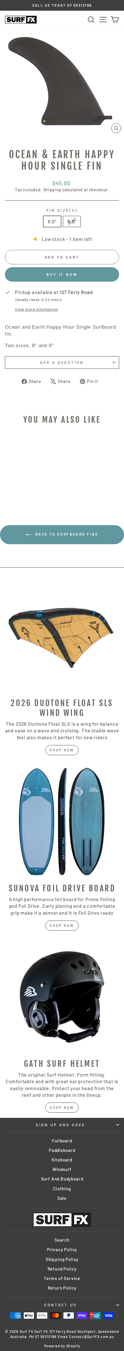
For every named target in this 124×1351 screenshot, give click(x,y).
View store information (36, 309)
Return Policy (62, 1287)
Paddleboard (62, 1150)
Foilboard (62, 1140)
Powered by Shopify (62, 1345)
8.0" (52, 221)
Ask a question (62, 362)
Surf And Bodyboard (62, 1178)
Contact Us (60, 1305)
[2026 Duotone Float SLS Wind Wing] (62, 636)
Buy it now (62, 274)
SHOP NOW (62, 925)
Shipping (52, 189)
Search (62, 1240)
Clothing (62, 1188)
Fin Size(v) (62, 210)
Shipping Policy (62, 1259)
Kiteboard (62, 1159)
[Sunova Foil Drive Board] (62, 821)
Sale (62, 1198)
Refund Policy (62, 1268)
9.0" (71, 221)
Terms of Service (62, 1278)
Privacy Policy (62, 1249)
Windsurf (62, 1169)
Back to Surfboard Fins (66, 534)
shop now (62, 750)
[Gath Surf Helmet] (62, 997)
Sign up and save (61, 1124)
